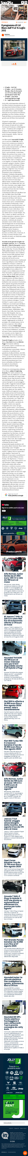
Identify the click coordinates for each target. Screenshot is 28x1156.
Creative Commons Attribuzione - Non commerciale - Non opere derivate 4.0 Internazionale (17, 1138)
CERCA (20, 533)
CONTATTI (11, 1128)
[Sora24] (5, 1139)
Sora (25, 1153)
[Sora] (7, 3)
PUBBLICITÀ (16, 1128)
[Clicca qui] (14, 507)
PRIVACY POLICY (23, 1128)
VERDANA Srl (4, 1152)
